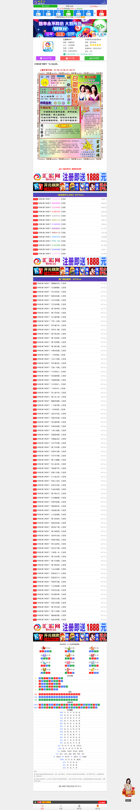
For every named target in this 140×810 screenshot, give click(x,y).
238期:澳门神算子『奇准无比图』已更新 (50, 590)
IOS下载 (71, 58)
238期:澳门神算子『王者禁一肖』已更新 (50, 552)
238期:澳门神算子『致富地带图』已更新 (50, 619)
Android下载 (47, 58)
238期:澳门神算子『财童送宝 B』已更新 (50, 577)
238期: (39, 802)
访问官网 (95, 58)
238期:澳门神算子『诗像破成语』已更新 (50, 439)
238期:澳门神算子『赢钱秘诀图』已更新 (50, 615)
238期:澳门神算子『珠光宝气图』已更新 (50, 548)
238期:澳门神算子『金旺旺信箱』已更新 (50, 535)
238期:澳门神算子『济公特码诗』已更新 (50, 292)
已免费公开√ (46, 802)
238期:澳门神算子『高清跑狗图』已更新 (50, 376)
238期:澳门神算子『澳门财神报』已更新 (50, 308)
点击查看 (102, 802)
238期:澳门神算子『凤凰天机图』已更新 (50, 418)
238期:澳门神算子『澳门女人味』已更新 (50, 397)
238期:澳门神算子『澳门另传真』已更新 (50, 313)
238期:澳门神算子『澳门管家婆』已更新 (50, 338)
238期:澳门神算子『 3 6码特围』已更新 (49, 409)
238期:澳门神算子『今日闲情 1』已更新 (50, 384)
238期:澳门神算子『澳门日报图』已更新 (50, 561)
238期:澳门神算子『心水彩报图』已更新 (50, 514)
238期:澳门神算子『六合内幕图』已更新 (50, 569)
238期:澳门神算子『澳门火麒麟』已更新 (50, 460)
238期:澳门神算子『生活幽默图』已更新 (50, 498)
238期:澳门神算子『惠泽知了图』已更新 (50, 527)
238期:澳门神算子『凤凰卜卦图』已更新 (50, 472)
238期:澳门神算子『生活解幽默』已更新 (50, 287)
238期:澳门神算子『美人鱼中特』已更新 (50, 393)
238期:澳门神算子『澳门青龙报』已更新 (50, 334)
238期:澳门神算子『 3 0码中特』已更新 (49, 388)
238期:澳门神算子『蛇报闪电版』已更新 (50, 540)
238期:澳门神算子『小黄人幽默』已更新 (50, 430)
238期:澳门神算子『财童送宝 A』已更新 (50, 573)
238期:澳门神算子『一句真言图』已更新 (50, 405)
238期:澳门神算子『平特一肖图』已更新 (50, 321)
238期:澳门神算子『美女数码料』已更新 (50, 594)
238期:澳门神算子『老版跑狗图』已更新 (50, 435)
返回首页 (104, 3)
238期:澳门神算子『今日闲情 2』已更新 (50, 372)
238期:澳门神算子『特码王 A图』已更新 (50, 329)
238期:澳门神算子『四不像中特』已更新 (50, 325)
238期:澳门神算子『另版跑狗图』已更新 (50, 380)
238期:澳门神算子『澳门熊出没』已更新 (50, 493)
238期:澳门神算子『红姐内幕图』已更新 (50, 489)
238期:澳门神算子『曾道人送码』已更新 (50, 481)
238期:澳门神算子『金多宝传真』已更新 (50, 414)
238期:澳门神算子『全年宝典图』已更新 (50, 300)
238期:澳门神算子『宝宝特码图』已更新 (50, 304)
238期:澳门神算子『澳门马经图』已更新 (50, 447)
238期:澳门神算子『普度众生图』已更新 (50, 598)
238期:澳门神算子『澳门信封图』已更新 (50, 556)
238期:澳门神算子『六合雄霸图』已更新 (50, 586)
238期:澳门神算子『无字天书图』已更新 (50, 456)
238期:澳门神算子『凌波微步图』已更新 (50, 510)
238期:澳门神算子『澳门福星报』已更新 (50, 531)
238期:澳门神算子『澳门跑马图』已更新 (50, 346)
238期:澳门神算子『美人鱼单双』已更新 (50, 464)
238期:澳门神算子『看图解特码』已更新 (50, 283)
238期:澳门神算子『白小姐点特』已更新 (50, 477)
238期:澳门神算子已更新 (50, 199)
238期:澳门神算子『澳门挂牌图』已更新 (50, 342)
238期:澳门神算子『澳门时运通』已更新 (50, 607)
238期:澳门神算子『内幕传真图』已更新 (50, 350)
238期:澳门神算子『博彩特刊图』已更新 (50, 582)
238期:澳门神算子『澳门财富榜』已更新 (50, 565)
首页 (42, 808)
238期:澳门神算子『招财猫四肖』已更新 (50, 506)
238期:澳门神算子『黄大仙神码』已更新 (50, 544)
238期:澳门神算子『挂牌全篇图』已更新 (50, 502)
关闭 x (128, 800)
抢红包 (97, 808)
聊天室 (79, 808)
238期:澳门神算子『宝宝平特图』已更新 (50, 443)
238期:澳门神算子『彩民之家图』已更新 (50, 603)
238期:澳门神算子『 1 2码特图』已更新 (49, 355)
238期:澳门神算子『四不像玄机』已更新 (50, 363)
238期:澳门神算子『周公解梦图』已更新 (50, 422)
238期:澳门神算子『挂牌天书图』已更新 (50, 451)
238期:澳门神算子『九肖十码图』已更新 (50, 359)
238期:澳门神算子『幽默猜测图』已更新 (50, 401)
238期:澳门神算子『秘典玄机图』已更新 (50, 296)
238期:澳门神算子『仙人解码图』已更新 (50, 317)
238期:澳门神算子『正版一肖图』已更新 (50, 367)
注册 (60, 808)
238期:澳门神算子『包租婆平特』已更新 (50, 468)
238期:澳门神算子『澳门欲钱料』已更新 (50, 519)
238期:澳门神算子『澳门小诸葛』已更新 (50, 611)
